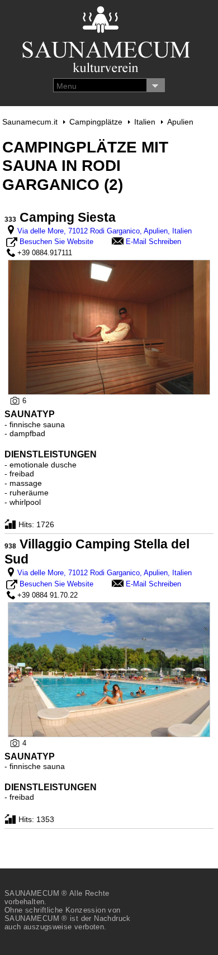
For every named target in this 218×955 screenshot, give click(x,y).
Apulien (180, 121)
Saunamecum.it (30, 121)
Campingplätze (95, 121)
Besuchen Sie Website (56, 241)
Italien (144, 121)
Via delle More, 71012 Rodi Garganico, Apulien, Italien (104, 231)
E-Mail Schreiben (153, 241)
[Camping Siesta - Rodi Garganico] (109, 326)
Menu (66, 86)
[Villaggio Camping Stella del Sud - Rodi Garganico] (109, 669)
